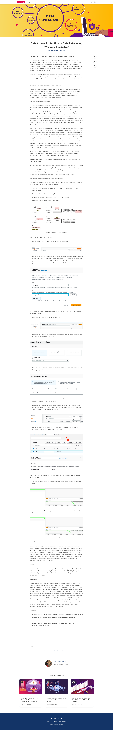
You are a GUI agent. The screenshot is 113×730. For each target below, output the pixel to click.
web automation (75, 696)
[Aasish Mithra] (22, 682)
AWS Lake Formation (53, 50)
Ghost (64, 721)
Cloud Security (24, 696)
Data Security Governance (45, 650)
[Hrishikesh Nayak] (48, 682)
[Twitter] (94, 61)
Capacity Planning (50, 696)
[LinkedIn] (61, 718)
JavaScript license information (56, 724)
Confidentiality (56, 650)
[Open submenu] (34, 2)
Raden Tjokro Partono (60, 661)
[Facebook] (94, 66)
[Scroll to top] (94, 56)
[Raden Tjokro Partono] (48, 663)
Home (28, 2)
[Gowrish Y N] (73, 682)
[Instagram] (58, 718)
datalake (62, 650)
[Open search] (92, 2)
